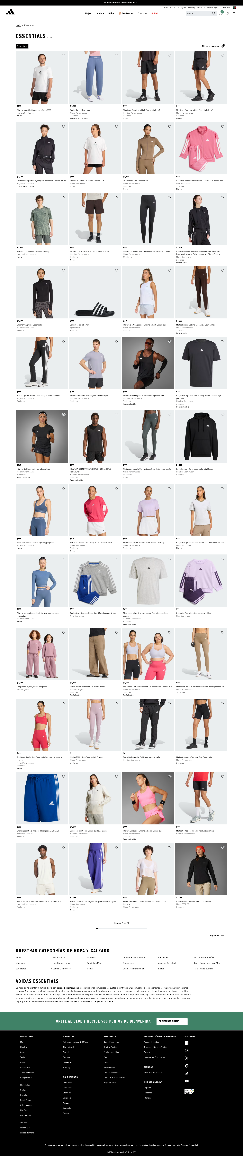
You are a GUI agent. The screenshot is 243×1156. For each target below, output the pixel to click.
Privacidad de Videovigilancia (151, 1145)
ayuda (183, 8)
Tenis (18, 957)
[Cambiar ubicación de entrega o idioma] (234, 8)
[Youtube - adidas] (203, 1081)
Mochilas (20, 963)
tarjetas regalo (212, 8)
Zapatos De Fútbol (167, 963)
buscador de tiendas (171, 8)
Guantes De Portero (61, 969)
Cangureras (128, 963)
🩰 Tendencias (126, 13)
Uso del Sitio (98, 1145)
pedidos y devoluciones (196, 8)
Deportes (142, 13)
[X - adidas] (203, 1058)
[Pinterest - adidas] (203, 1066)
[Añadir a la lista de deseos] (63, 56)
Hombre (100, 13)
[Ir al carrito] (234, 13)
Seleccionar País (172, 1145)
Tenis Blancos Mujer (61, 963)
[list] (108, 46)
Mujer (88, 13)
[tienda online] (10, 12)
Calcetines (163, 957)
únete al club (225, 8)
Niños (111, 13)
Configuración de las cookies (57, 1145)
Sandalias (92, 957)
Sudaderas (21, 969)
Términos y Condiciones (81, 1145)
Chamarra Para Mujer (133, 969)
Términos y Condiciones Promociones (121, 1145)
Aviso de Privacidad (189, 1145)
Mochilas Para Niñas (204, 957)
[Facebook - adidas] (203, 1043)
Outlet (154, 13)
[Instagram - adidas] (203, 1051)
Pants (90, 969)
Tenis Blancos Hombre (134, 957)
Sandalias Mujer (95, 963)
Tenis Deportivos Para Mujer (208, 963)
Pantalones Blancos (203, 969)
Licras (161, 969)
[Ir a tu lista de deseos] (227, 13)
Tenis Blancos (58, 957)
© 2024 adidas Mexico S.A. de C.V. (121, 1152)
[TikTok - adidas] (203, 1074)
